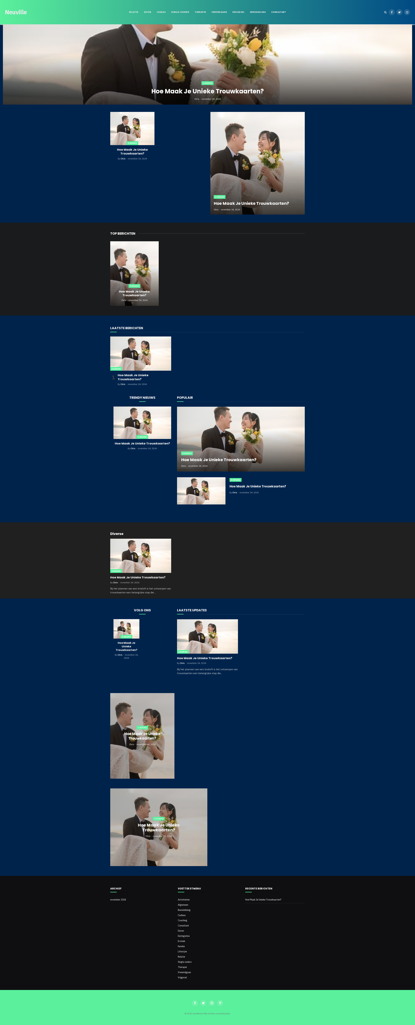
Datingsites (184, 936)
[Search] (385, 12)
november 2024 (118, 899)
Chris (196, 99)
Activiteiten (184, 899)
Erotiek (181, 941)
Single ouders (180, 12)
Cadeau (161, 12)
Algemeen (183, 904)
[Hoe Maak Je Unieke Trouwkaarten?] (207, 64)
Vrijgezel (238, 12)
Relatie (133, 12)
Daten (147, 12)
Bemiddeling (258, 12)
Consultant (278, 12)
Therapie (200, 12)
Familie (181, 946)
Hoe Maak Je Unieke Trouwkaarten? (207, 91)
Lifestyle (182, 951)
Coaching (182, 920)
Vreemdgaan (219, 12)
